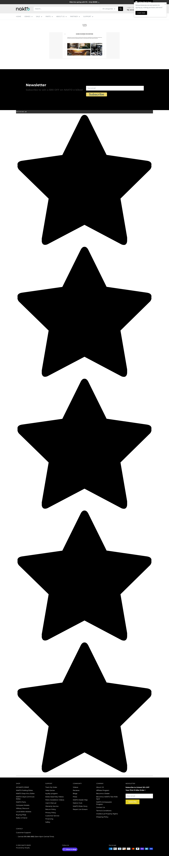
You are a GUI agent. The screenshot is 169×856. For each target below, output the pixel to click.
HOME (18, 16)
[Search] (120, 9)
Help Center (50, 790)
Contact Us (100, 807)
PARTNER (74, 16)
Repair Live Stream (80, 809)
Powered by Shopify (23, 848)
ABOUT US (60, 16)
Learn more (141, 13)
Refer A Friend (21, 818)
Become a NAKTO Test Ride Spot (107, 798)
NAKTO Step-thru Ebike (25, 793)
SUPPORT (87, 16)
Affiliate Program (102, 790)
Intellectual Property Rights (107, 814)
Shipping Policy (102, 817)
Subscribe (96, 94)
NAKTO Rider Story (80, 806)
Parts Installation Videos (54, 800)
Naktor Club (77, 803)
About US (100, 787)
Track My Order (51, 787)
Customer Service (52, 816)
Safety (47, 822)
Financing (49, 819)
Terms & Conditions (103, 811)
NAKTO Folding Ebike (24, 790)
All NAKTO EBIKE (22, 787)
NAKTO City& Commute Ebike (25, 798)
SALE (38, 16)
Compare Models (22, 805)
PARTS (48, 16)
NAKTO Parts (21, 802)
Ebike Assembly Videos (54, 797)
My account (132, 10)
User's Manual (50, 803)
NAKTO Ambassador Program (104, 803)
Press (75, 797)
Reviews (21, 112)
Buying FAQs (21, 815)
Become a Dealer (103, 793)
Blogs (75, 793)
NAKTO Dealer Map (80, 800)
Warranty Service (51, 806)
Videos (75, 787)
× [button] (165, 4)
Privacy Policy (50, 813)
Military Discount (22, 808)
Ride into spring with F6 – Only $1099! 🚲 (85, 2)
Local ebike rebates (23, 812)
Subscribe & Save (144, 2)
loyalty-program (51, 793)
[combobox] (67, 9)
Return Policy (50, 809)
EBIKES (27, 16)
